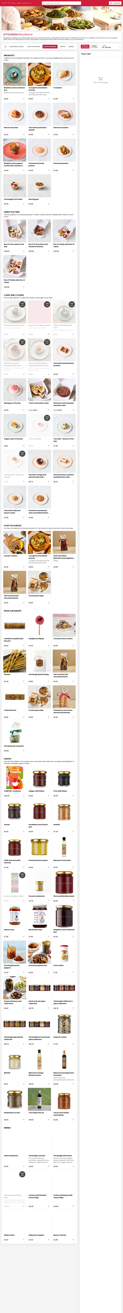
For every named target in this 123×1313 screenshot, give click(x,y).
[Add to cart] (23, 98)
